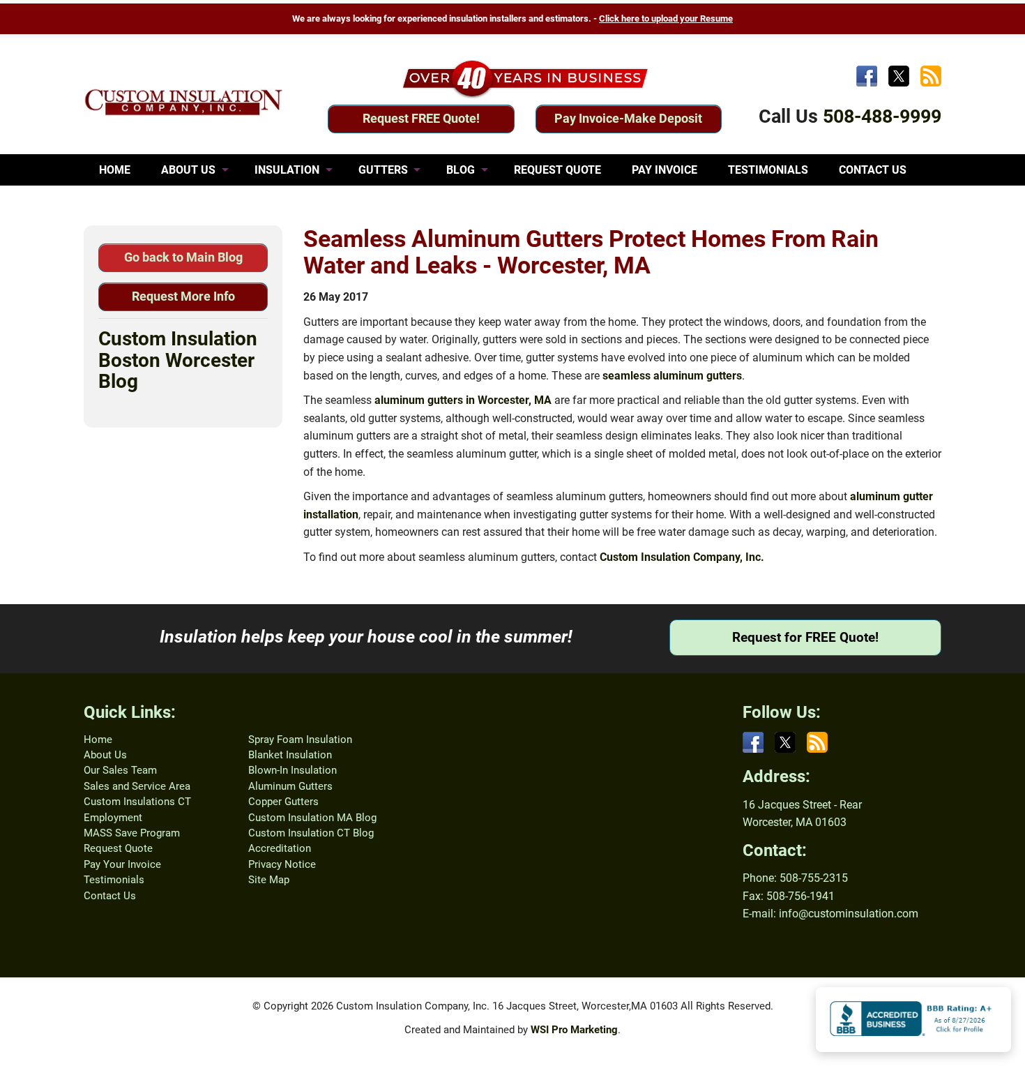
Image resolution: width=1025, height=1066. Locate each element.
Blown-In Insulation (292, 770)
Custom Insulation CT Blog (311, 833)
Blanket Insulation (290, 755)
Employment (113, 817)
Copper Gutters (283, 801)
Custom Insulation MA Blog (312, 817)
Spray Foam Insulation (300, 739)
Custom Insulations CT (137, 801)
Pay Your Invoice (122, 864)
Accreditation (279, 848)
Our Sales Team (120, 770)
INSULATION (287, 170)
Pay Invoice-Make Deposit (628, 118)
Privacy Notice (282, 864)
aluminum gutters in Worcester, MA (463, 400)
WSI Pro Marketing (574, 1029)
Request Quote (118, 848)
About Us (105, 755)
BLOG (460, 170)
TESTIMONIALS (768, 170)
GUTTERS (383, 170)
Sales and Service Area (137, 786)
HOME (114, 170)
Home (98, 739)
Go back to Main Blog (183, 257)
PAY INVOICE (664, 170)
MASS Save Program (132, 833)
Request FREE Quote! (421, 118)
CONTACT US (872, 170)
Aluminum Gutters (290, 786)
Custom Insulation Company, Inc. (682, 557)
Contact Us (110, 895)
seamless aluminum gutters (672, 375)
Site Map (268, 879)
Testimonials (114, 879)
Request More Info (183, 296)
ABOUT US (188, 170)
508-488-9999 (882, 116)
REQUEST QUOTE (557, 170)
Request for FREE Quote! (805, 637)
